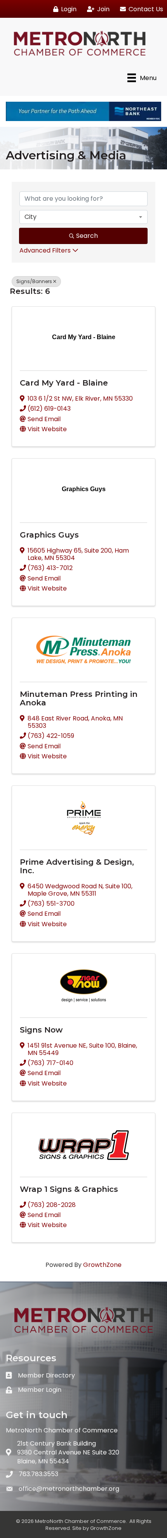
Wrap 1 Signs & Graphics (69, 1189)
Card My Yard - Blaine (64, 382)
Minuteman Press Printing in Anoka (78, 698)
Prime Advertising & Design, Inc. (77, 866)
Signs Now (41, 1029)
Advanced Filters (45, 250)
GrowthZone (102, 1264)
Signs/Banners (34, 281)
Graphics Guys (49, 534)
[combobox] (83, 217)
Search (87, 235)
